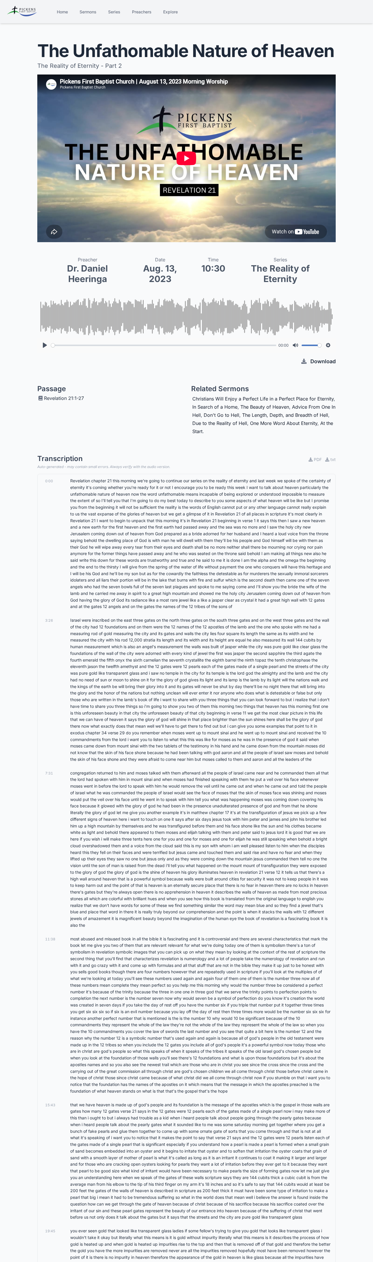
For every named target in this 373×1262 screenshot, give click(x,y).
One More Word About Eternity (283, 423)
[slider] (163, 345)
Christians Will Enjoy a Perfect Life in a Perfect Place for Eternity (263, 399)
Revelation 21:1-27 (64, 398)
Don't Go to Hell (221, 415)
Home (62, 11)
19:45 (50, 1231)
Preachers (142, 11)
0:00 (49, 481)
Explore (170, 11)
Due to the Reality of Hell (219, 423)
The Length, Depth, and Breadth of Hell (285, 415)
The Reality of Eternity (280, 273)
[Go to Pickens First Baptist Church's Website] (22, 12)
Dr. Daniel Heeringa (87, 273)
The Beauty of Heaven (264, 407)
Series (114, 11)
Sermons (88, 11)
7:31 (49, 773)
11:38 (50, 939)
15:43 (50, 1105)
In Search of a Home (214, 407)
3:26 (49, 620)
